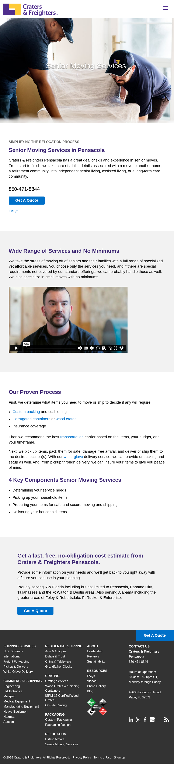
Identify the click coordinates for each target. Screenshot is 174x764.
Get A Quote (26, 200)
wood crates (66, 419)
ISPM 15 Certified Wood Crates (62, 698)
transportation (72, 437)
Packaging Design (57, 724)
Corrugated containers (31, 419)
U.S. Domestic (13, 651)
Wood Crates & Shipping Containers (62, 688)
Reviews (93, 656)
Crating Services (56, 681)
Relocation (55, 734)
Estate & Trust (55, 656)
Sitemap (119, 757)
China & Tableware (58, 661)
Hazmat (8, 716)
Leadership (94, 651)
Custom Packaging (58, 719)
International (11, 656)
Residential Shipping (64, 646)
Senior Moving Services (61, 744)
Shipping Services (19, 646)
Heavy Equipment (15, 711)
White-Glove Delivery (18, 671)
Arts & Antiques (56, 651)
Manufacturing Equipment (21, 706)
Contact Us (139, 646)
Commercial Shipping (22, 681)
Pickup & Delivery (15, 666)
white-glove (73, 457)
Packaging (55, 714)
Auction (8, 721)
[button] (165, 9)
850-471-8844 (24, 189)
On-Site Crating (56, 705)
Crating (52, 676)
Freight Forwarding (16, 661)
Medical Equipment (16, 701)
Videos (92, 681)
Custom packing (26, 412)
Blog (90, 691)
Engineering (11, 686)
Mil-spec (9, 696)
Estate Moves (55, 739)
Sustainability (96, 661)
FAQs (13, 211)
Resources (97, 671)
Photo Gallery (96, 686)
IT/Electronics (12, 691)
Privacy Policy (82, 757)
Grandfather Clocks (58, 666)
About (92, 646)
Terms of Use (102, 757)
